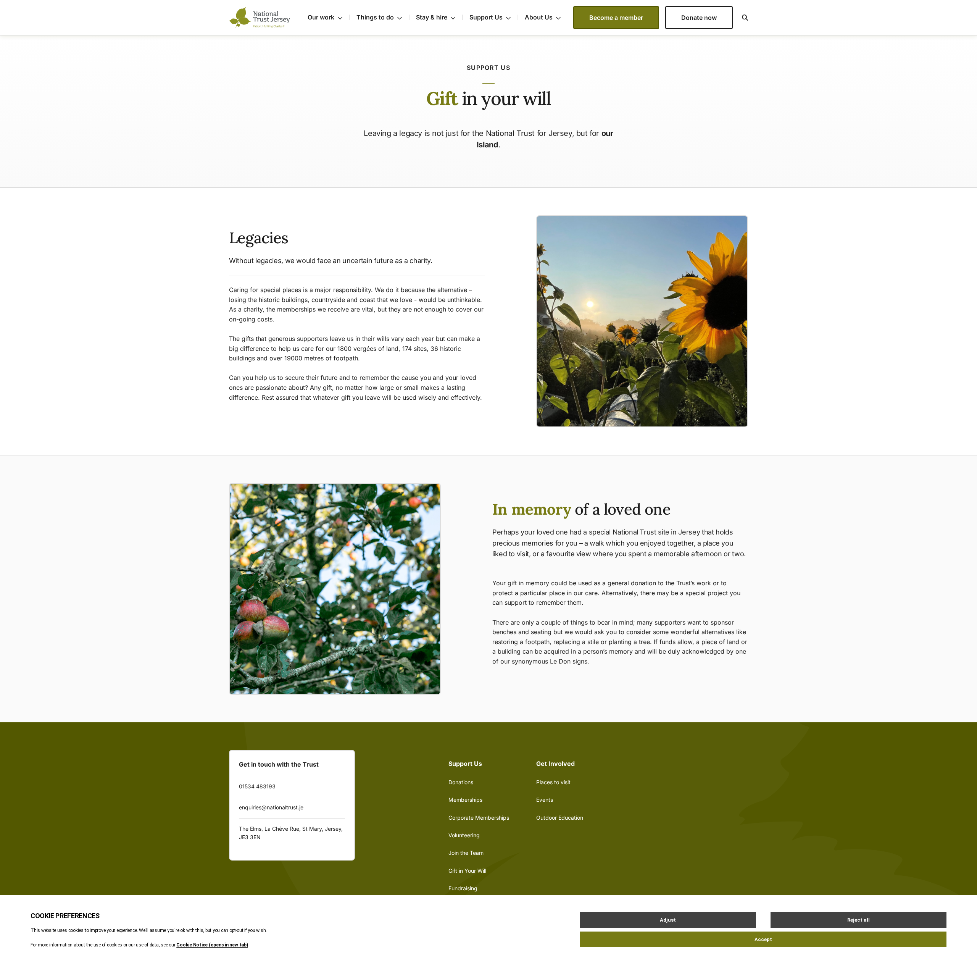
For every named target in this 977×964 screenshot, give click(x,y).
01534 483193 (257, 786)
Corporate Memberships (478, 817)
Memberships (465, 799)
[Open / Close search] (740, 17)
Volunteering (464, 835)
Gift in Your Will (467, 870)
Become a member (616, 17)
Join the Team (466, 852)
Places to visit (553, 782)
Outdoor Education (559, 817)
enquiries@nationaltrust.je (271, 807)
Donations (460, 782)
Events (544, 799)
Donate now (699, 17)
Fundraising (462, 888)
